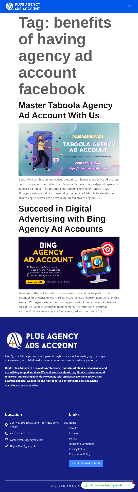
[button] (129, 7)
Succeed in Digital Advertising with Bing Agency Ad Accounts (62, 219)
